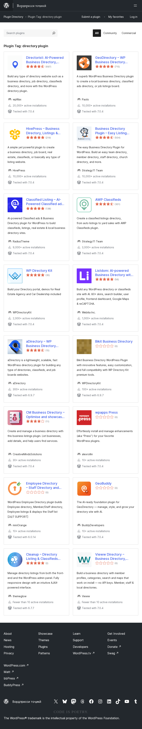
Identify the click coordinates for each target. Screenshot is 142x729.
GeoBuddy (103, 483)
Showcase (45, 633)
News (7, 640)
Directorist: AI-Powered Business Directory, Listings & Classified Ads (45, 60)
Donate (114, 647)
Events (112, 640)
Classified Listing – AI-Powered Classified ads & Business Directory (44, 202)
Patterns (44, 653)
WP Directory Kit (39, 271)
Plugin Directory (13, 16)
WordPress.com (16, 665)
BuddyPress (14, 685)
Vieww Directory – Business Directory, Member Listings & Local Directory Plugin (114, 556)
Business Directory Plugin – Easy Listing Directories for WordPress (111, 131)
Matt (9, 672)
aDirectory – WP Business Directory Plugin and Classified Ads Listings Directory (43, 343)
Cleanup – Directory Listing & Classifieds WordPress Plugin (42, 556)
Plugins (43, 647)
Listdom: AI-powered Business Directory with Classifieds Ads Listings (114, 273)
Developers (80, 647)
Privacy (9, 653)
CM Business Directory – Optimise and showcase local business (45, 414)
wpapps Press (106, 412)
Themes (43, 640)
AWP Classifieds (108, 200)
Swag (113, 653)
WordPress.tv (84, 653)
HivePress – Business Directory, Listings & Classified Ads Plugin (43, 131)
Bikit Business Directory (114, 341)
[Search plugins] (54, 33)
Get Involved (116, 633)
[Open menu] (136, 5)
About (8, 633)
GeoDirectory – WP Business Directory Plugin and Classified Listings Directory (111, 60)
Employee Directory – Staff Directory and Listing (42, 485)
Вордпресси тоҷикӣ (26, 701)
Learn (76, 633)
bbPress (11, 678)
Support (78, 640)
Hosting (9, 647)
